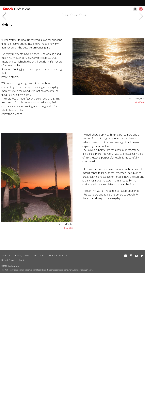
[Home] (17, 9)
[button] (108, 94)
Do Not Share (7, 260)
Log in (22, 260)
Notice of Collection (58, 255)
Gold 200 (139, 102)
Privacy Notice (22, 255)
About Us (5, 255)
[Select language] (140, 9)
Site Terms (39, 255)
